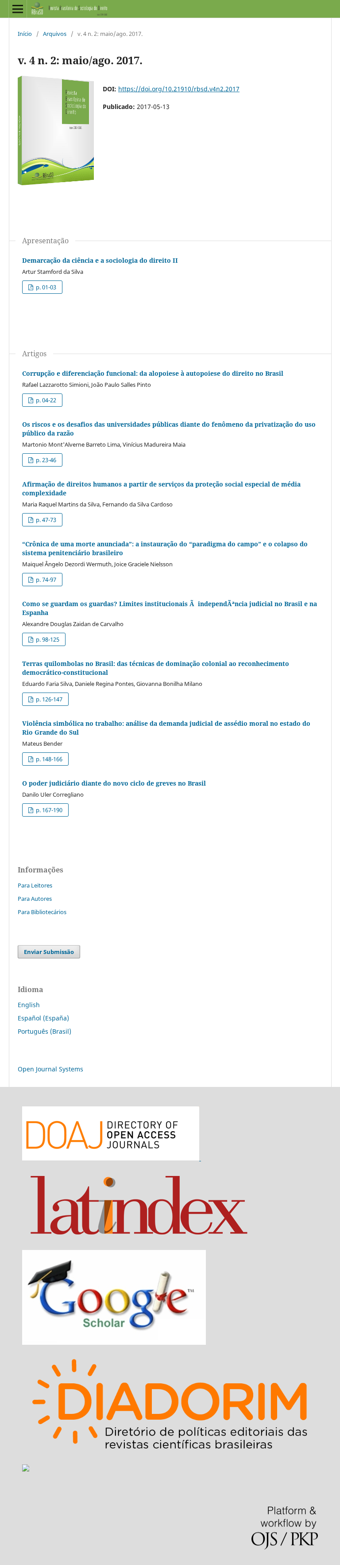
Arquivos (54, 34)
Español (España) (43, 1018)
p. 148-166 (48, 759)
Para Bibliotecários (42, 912)
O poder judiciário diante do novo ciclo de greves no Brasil (114, 783)
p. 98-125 (47, 639)
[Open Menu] (18, 9)
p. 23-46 (45, 460)
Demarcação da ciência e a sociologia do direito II (100, 260)
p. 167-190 (48, 810)
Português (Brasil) (44, 1031)
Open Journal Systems (50, 1069)
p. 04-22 (45, 400)
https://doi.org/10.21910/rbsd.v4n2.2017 (179, 89)
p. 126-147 (48, 699)
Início (25, 34)
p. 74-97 (45, 580)
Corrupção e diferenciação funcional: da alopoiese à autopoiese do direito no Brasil (152, 373)
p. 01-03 (45, 287)
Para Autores (35, 899)
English (29, 1005)
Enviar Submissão (49, 952)
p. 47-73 (45, 520)
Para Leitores (35, 885)
